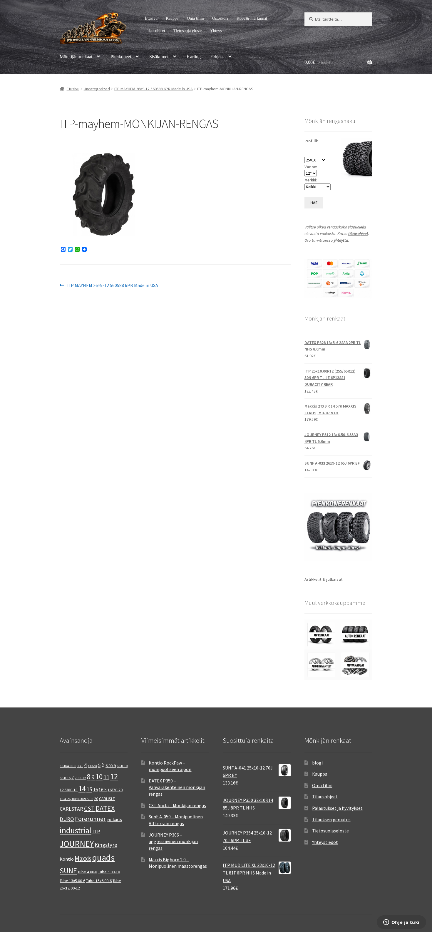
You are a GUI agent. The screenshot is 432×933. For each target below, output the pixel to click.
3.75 (80, 766)
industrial (75, 830)
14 (82, 788)
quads (103, 857)
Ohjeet (217, 56)
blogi (317, 763)
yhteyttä (341, 240)
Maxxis (83, 858)
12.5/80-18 (69, 789)
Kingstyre (106, 844)
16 (95, 789)
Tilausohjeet (155, 31)
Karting (194, 56)
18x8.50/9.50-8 (82, 799)
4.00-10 (92, 766)
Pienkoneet (120, 56)
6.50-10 (122, 766)
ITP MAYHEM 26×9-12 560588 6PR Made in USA (153, 88)
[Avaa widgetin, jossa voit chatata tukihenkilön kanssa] (401, 922)
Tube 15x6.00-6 (99, 880)
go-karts (114, 819)
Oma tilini (195, 18)
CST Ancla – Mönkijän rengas (177, 805)
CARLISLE (107, 798)
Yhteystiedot (325, 842)
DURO (67, 819)
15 (89, 789)
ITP (96, 831)
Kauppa (172, 18)
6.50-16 (65, 778)
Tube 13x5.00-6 (72, 880)
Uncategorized (97, 88)
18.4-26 (65, 799)
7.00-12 (80, 778)
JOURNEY (77, 844)
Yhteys (216, 31)
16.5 (103, 789)
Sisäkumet (158, 56)
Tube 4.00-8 (87, 871)
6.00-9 (111, 765)
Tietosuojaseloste (187, 31)
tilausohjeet (358, 233)
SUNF (68, 870)
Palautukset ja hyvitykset (337, 808)
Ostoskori (220, 18)
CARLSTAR (71, 808)
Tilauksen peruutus (331, 819)
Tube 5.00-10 (109, 871)
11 (106, 777)
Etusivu (151, 18)
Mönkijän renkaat (76, 56)
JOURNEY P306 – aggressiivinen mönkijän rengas (173, 841)
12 (114, 776)
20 (96, 798)
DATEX (105, 808)
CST (89, 808)
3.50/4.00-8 (68, 766)
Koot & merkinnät (252, 18)
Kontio (67, 859)
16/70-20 (115, 789)
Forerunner (90, 819)
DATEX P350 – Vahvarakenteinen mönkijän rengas (177, 787)
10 (99, 776)
